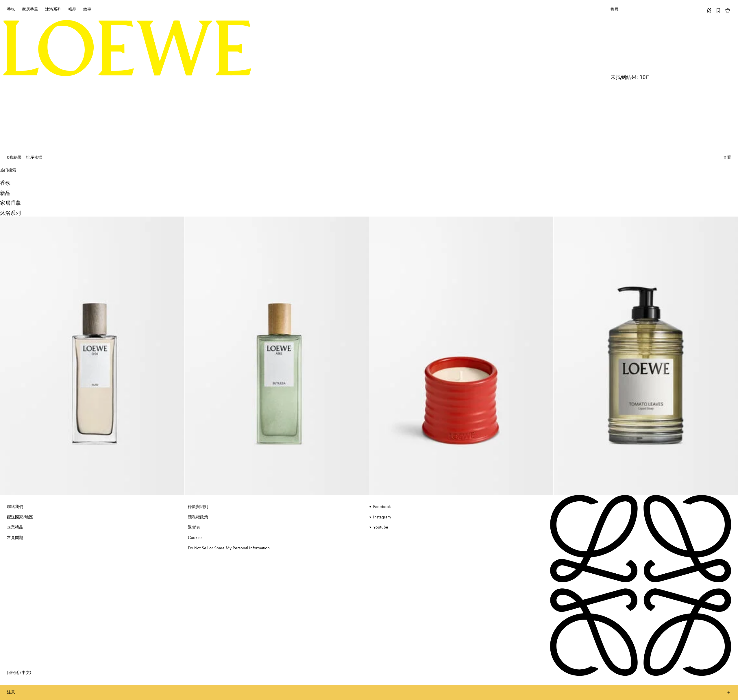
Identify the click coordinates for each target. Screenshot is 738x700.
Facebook (382, 507)
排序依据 (34, 158)
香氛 (5, 183)
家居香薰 (10, 203)
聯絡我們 (15, 507)
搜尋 (615, 10)
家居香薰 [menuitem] (30, 10)
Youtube (380, 527)
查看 (727, 158)
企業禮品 (15, 527)
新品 (5, 193)
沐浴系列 (10, 213)
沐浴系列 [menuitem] (53, 10)
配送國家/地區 (20, 517)
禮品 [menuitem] (72, 10)
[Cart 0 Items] (727, 10)
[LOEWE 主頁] (127, 48)
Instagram (382, 517)
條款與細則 (198, 507)
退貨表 (194, 527)
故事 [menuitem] (87, 10)
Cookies (195, 538)
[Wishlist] (718, 10)
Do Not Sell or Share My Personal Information (229, 548)
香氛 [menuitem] (11, 10)
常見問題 (15, 538)
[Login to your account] (709, 10)
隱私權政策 (198, 517)
